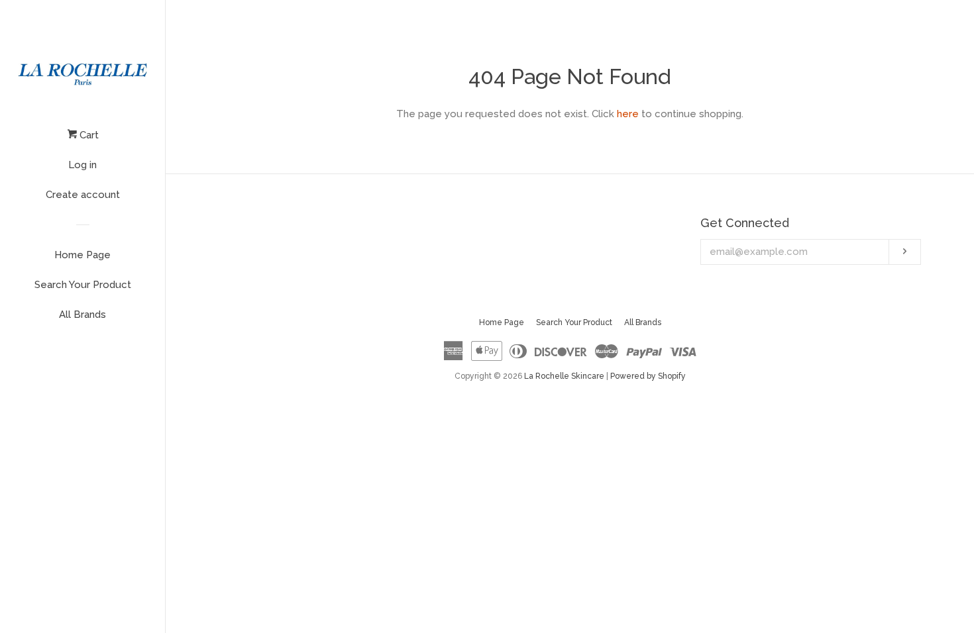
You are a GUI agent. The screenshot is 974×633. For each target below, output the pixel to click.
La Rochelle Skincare (564, 376)
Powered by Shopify (648, 376)
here (628, 114)
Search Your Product (82, 285)
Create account (83, 195)
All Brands (82, 314)
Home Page (82, 255)
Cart (88, 135)
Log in (82, 165)
